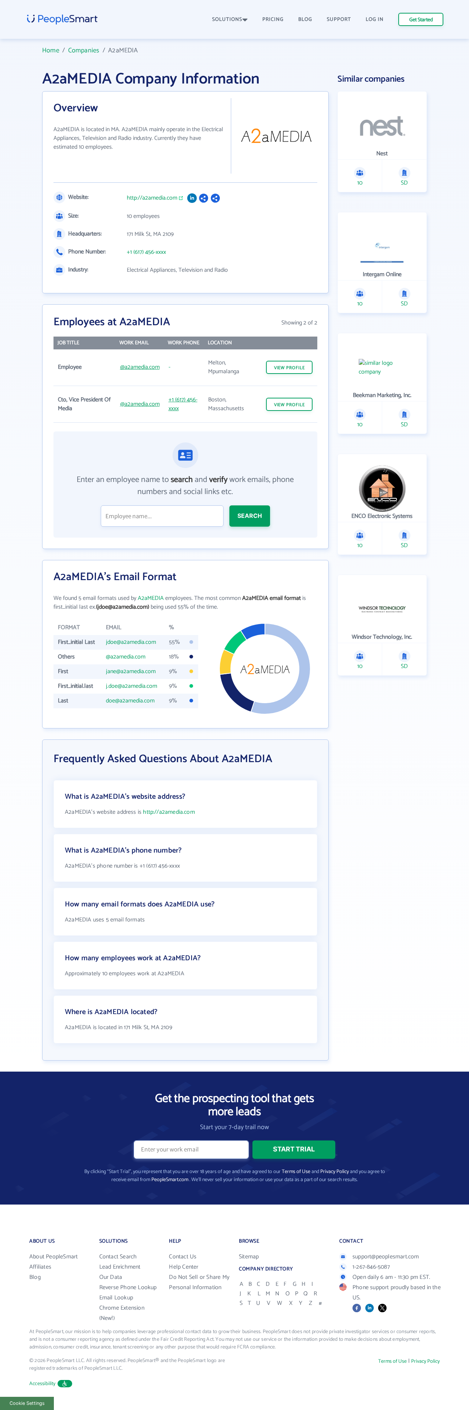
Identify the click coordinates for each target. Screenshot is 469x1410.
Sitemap (249, 1257)
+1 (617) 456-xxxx (146, 252)
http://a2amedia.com (152, 198)
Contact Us (182, 1257)
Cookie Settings (27, 1403)
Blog (35, 1277)
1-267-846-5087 (371, 1267)
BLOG (305, 19)
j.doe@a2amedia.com (131, 686)
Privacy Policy (334, 1172)
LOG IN (375, 19)
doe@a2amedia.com (130, 701)
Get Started (421, 20)
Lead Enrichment (120, 1267)
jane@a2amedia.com (131, 671)
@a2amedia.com (140, 367)
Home (50, 50)
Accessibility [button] (42, 1384)
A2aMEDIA (151, 598)
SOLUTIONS (227, 19)
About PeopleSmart (53, 1257)
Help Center (183, 1267)
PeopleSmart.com (169, 1180)
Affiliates (40, 1267)
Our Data (110, 1277)
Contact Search (118, 1257)
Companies (84, 50)
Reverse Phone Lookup (128, 1287)
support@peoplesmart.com (385, 1257)
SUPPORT (339, 19)
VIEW (289, 367)
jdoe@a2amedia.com (131, 642)
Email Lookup (116, 1298)
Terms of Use (296, 1172)
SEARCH (249, 515)
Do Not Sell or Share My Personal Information (199, 1282)
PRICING (273, 19)
